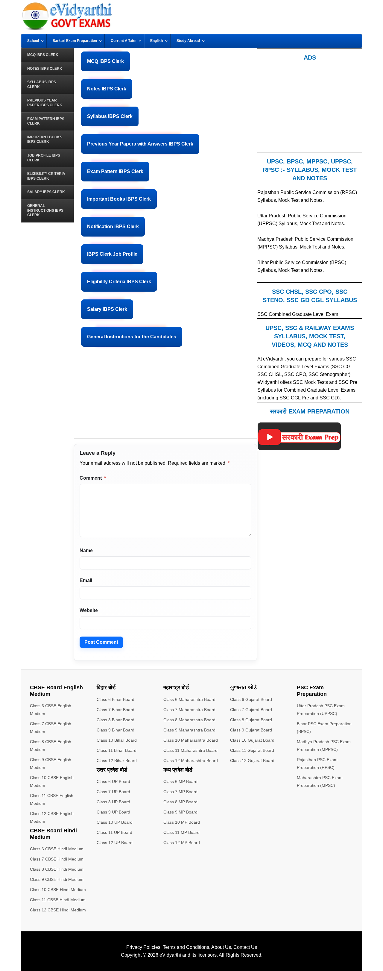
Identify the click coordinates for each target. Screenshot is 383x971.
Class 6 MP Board (180, 781)
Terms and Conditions (186, 947)
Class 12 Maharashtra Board (190, 760)
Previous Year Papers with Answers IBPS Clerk (140, 143)
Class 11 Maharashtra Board (190, 750)
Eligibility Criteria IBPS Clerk (119, 281)
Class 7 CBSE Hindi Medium (56, 859)
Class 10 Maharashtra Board (190, 740)
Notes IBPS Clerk (106, 88)
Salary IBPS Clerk (107, 309)
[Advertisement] (165, 396)
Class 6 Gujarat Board (251, 699)
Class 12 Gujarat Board (252, 760)
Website (89, 610)
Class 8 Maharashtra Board (189, 719)
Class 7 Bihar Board (115, 709)
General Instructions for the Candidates (131, 336)
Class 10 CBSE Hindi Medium (58, 889)
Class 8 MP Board (180, 801)
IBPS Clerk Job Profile (112, 254)
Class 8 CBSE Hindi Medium (56, 869)
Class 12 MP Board (181, 842)
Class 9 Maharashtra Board (189, 730)
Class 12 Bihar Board (117, 760)
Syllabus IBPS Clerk (110, 116)
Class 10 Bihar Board (117, 740)
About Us (221, 947)
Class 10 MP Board (181, 822)
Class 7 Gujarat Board (251, 709)
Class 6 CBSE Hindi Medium (56, 848)
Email (86, 580)
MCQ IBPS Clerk (105, 61)
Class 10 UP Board (115, 822)
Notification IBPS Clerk (113, 226)
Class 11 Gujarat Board (252, 750)
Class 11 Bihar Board (116, 750)
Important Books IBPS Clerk (119, 199)
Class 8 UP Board (113, 801)
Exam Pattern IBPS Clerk (115, 171)
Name (86, 550)
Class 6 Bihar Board (115, 699)
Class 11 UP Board (114, 832)
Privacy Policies (143, 947)
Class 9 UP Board (113, 812)
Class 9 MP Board (180, 812)
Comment (93, 478)
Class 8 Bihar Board (115, 719)
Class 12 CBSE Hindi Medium (58, 910)
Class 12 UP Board (115, 842)
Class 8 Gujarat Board (251, 719)
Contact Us (245, 947)
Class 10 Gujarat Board (252, 740)
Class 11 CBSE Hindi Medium (58, 899)
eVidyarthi (170, 955)
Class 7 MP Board (180, 791)
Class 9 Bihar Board (115, 730)
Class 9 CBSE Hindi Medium (56, 879)
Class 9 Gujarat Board (251, 730)
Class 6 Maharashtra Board (189, 699)
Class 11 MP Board (181, 832)
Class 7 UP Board (113, 791)
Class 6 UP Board (113, 781)
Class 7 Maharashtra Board (189, 709)
